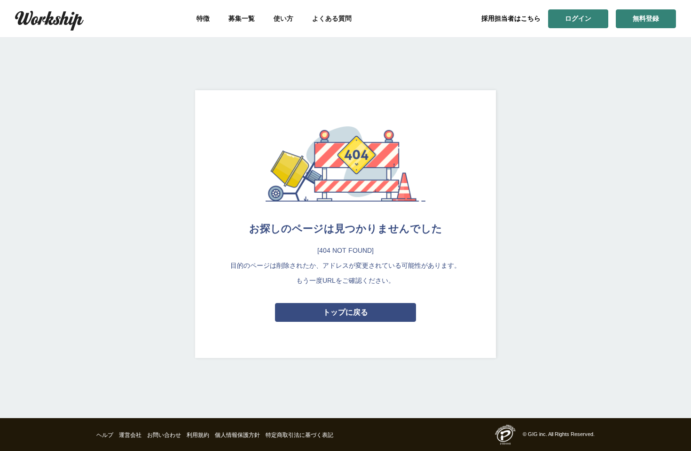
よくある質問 (332, 18)
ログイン (578, 18)
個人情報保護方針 (237, 435)
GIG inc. (537, 434)
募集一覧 (241, 18)
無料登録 (646, 18)
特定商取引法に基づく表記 (299, 435)
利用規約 (198, 435)
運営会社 (130, 435)
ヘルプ (104, 435)
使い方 (283, 18)
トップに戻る (345, 312)
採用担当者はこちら (511, 18)
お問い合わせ (164, 435)
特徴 (203, 18)
